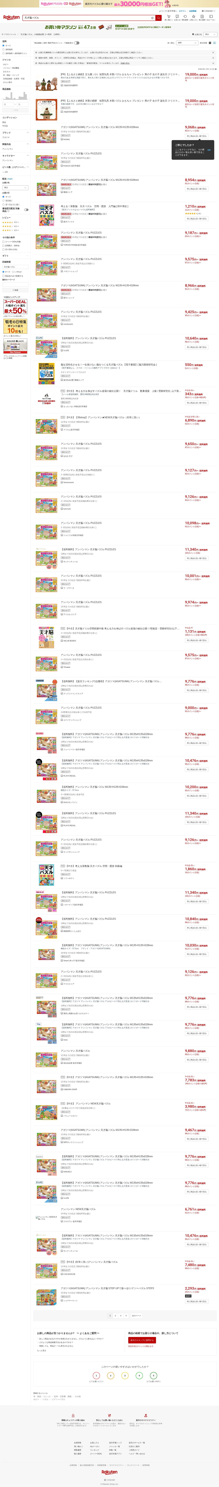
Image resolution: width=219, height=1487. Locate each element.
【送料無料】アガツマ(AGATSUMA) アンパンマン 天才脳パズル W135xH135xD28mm (107, 734)
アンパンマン (7, 149)
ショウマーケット (70, 1301)
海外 (11, 179)
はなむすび (67, 456)
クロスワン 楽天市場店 (72, 1221)
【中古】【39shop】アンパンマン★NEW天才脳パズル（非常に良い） (103, 417)
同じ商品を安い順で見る (197, 136)
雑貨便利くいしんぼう (72, 931)
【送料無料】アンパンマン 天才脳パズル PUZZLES (88, 338)
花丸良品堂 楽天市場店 (72, 1063)
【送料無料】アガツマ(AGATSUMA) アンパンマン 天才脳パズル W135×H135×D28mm (107, 945)
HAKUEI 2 (67, 1172)
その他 (78, 1396)
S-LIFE (66, 350)
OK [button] (209, 150)
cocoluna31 (68, 324)
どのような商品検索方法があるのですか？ (56, 1342)
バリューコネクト (70, 1116)
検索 (16, 110)
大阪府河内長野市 (70, 85)
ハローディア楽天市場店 (73, 905)
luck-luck (67, 509)
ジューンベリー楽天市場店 (74, 749)
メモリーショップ (70, 271)
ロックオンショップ (71, 852)
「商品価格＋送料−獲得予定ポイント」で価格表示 (53, 43)
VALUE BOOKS (69, 641)
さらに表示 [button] (7, 82)
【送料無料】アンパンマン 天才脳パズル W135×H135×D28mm (94, 787)
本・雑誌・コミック (42, 1396)
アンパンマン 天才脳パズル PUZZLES (81, 153)
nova (65, 1040)
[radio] (3, 46)
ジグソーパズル (58, 1399)
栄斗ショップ (68, 298)
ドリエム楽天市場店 (71, 430)
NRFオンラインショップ (73, 1142)
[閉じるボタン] (213, 52)
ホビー (36, 1399)
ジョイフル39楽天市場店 (73, 535)
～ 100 (5, 172)
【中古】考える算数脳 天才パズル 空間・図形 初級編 (94, 866)
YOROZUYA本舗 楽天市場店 (74, 245)
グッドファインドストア (73, 694)
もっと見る (41, 1351)
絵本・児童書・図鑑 (63, 1396)
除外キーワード (8, 280)
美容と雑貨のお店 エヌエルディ (76, 1013)
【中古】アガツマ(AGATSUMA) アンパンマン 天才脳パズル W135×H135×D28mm (109, 1077)
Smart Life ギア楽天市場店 (74, 961)
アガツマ (6, 137)
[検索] (159, 18)
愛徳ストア (67, 192)
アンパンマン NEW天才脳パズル (78, 1209)
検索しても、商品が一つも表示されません (56, 1346)
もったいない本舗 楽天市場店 (75, 406)
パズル (45, 1399)
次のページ (136, 1316)
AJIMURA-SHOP (70, 1089)
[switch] (26, 210)
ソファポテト (68, 878)
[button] (208, 11)
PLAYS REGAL (69, 776)
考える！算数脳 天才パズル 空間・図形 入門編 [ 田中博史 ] (94, 206)
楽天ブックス (68, 222)
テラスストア (68, 984)
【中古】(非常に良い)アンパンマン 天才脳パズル (92, 1262)
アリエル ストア (69, 614)
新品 (4, 122)
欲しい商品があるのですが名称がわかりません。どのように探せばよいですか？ (71, 1339)
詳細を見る (125, 63)
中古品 (5, 126)
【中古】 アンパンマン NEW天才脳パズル (88, 1103)
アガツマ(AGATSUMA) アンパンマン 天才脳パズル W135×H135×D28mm (100, 127)
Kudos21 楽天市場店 (71, 166)
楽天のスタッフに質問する (142, 1340)
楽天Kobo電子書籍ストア (73, 380)
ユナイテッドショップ (72, 720)
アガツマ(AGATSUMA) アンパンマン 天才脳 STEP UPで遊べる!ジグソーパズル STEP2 (107, 1288)
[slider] (2, 99)
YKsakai (66, 667)
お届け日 (6, 193)
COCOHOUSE (69, 1274)
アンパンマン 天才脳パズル (75, 1051)
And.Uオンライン (70, 802)
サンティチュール (70, 562)
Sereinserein (68, 482)
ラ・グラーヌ (68, 588)
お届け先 (6, 183)
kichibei (66, 139)
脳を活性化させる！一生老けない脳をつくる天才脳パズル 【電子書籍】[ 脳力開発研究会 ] (109, 364)
